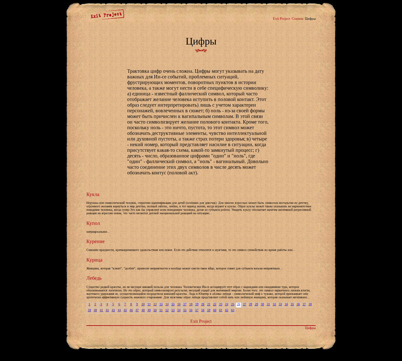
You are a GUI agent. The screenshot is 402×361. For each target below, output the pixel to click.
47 (137, 310)
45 (125, 310)
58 (202, 310)
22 (214, 304)
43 (113, 310)
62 (226, 310)
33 (280, 304)
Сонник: (298, 18)
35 (292, 304)
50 (155, 310)
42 (107, 310)
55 (185, 310)
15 (173, 304)
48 (143, 310)
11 (149, 304)
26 (238, 304)
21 (208, 304)
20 (202, 304)
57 (196, 310)
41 (101, 310)
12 (155, 304)
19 (196, 304)
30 (262, 304)
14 (167, 304)
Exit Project (201, 321)
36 (298, 304)
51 (161, 310)
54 (179, 310)
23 (220, 304)
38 (310, 304)
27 (244, 304)
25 (232, 304)
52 (167, 310)
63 (232, 310)
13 (161, 304)
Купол (93, 223)
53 (173, 310)
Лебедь (93, 278)
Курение (95, 241)
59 (208, 310)
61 (220, 310)
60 (214, 310)
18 (191, 304)
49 (149, 310)
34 (286, 304)
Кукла (92, 194)
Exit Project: (282, 18)
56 (191, 310)
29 (256, 304)
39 (89, 310)
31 (268, 304)
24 (226, 304)
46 (131, 310)
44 (119, 310)
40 (95, 310)
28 (250, 304)
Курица (94, 260)
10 (143, 304)
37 (304, 304)
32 (274, 304)
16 (179, 304)
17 (185, 304)
